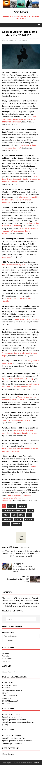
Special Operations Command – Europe (18, 379)
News (6, 515)
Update (18, 519)
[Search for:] (21, 619)
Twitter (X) (6, 661)
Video (33, 467)
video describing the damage (27, 319)
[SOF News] (21, 6)
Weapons (16, 524)
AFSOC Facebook (9, 696)
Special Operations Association (14, 719)
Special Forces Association (12, 717)
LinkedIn (5, 653)
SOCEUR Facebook (9, 701)
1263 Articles (25, 547)
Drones (11, 506)
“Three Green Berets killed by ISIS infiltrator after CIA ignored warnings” (21, 200)
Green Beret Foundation (11, 735)
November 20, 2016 (11, 40)
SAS (13, 515)
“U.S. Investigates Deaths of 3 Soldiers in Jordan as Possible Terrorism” (21, 179)
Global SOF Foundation (11, 714)
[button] (38, 25)
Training (7, 519)
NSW (4, 693)
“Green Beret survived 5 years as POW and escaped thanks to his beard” (20, 231)
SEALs (21, 515)
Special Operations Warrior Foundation (17, 741)
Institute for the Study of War (14, 264)
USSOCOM (29, 519)
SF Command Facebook (11, 690)
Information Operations (14, 511)
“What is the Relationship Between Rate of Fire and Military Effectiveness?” (20, 119)
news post (6, 257)
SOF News (24, 40)
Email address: (8, 632)
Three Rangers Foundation (12, 743)
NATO (30, 511)
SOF (29, 515)
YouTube (5, 656)
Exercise (22, 506)
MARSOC (5, 698)
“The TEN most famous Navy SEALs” (17, 420)
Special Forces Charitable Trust (14, 738)
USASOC (5, 688)
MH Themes (35, 763)
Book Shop (6, 658)
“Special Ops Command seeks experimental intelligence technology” (16, 498)
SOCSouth (6, 703)
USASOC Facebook (9, 685)
